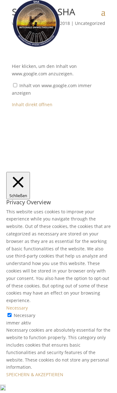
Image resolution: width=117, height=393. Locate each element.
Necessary (24, 315)
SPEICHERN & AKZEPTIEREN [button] (34, 374)
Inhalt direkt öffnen (32, 104)
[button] (58, 389)
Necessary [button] (17, 308)
